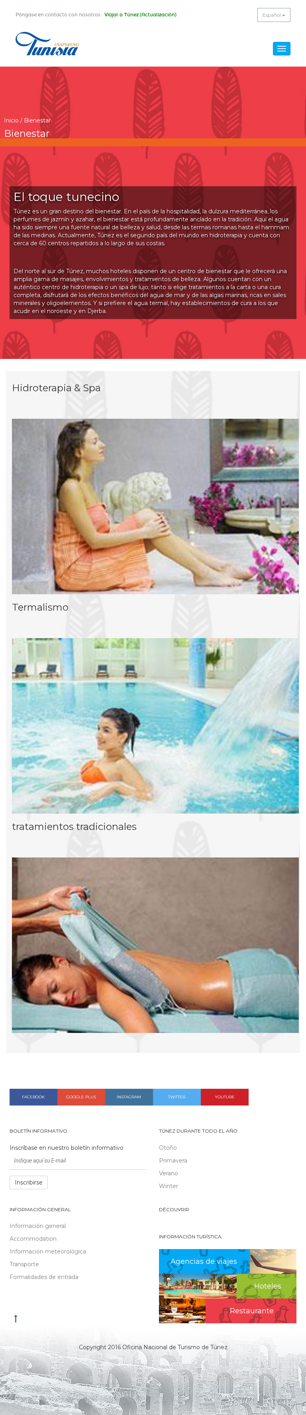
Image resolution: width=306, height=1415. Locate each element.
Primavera (173, 1160)
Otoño (168, 1147)
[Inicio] (47, 43)
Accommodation (33, 1238)
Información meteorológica (48, 1251)
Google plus (81, 1097)
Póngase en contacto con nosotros (58, 15)
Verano (168, 1173)
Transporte (24, 1264)
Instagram (129, 1097)
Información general (38, 1226)
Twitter (176, 1097)
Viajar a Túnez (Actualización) (140, 15)
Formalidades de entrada (44, 1277)
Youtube (225, 1097)
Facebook (33, 1097)
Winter (168, 1186)
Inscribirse (29, 1182)
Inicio (11, 120)
